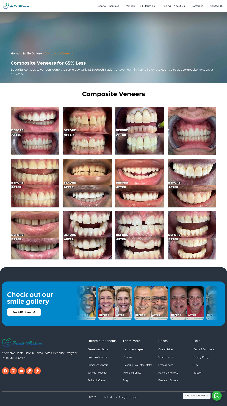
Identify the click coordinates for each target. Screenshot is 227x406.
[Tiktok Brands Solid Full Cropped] (37, 370)
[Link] (29, 370)
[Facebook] (5, 370)
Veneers (130, 5)
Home (15, 53)
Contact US (216, 5)
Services (114, 5)
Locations (197, 5)
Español (101, 5)
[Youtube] (21, 370)
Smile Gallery (32, 53)
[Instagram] (13, 370)
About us (179, 5)
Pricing (166, 5)
